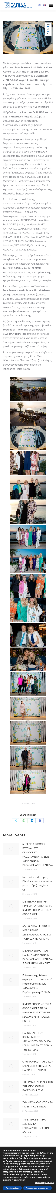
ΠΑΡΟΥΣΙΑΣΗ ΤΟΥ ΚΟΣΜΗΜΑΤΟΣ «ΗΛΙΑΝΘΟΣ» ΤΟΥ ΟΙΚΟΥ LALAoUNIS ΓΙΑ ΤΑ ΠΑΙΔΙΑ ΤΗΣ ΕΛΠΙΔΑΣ (37, 1041)
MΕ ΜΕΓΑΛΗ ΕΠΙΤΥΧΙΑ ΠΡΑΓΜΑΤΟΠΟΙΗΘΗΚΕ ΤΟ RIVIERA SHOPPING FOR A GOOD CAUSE (37, 908)
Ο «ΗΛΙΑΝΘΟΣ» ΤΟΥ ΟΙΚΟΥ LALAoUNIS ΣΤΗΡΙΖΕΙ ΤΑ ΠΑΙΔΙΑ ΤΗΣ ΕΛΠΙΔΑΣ (37, 1066)
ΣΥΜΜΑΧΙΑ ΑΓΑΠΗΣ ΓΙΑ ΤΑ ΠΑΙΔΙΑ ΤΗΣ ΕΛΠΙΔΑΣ (37, 1104)
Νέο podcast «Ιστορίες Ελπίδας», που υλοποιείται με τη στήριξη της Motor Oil (37, 883)
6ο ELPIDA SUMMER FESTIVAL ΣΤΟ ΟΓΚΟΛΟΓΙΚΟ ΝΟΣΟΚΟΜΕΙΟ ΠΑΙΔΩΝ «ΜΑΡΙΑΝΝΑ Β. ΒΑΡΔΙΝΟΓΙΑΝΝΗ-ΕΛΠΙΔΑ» (37, 854)
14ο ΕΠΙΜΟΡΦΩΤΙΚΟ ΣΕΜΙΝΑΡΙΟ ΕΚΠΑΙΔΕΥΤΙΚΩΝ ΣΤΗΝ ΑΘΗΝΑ (35, 1126)
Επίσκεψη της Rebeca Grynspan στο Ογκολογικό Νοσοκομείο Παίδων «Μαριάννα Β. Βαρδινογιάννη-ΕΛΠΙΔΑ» (37, 984)
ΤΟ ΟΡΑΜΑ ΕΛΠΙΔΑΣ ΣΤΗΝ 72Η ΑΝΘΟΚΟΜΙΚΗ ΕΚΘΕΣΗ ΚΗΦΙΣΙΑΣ (37, 1086)
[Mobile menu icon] (51, 5)
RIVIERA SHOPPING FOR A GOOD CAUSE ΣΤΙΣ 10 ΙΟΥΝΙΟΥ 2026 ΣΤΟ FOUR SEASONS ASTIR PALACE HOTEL (36, 1012)
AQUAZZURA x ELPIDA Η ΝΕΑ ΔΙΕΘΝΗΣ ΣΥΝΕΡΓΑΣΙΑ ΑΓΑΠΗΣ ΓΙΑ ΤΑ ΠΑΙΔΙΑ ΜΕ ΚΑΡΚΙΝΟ (36, 932)
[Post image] (11, 849)
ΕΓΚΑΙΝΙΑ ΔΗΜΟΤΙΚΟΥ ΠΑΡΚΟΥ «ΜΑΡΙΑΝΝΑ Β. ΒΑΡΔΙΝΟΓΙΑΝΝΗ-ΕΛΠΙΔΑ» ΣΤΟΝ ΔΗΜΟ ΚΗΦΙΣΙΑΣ (37, 957)
